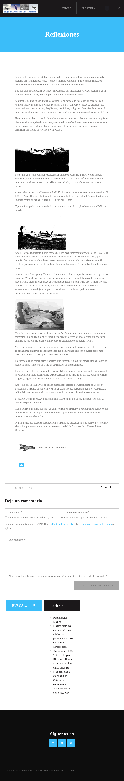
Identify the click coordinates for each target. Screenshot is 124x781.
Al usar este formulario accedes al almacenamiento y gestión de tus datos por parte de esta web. (57, 576)
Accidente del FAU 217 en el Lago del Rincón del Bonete (63, 655)
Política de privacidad (63, 524)
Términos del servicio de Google (95, 524)
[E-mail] (21, 466)
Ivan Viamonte (34, 770)
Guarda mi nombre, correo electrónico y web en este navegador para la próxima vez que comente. (58, 517)
